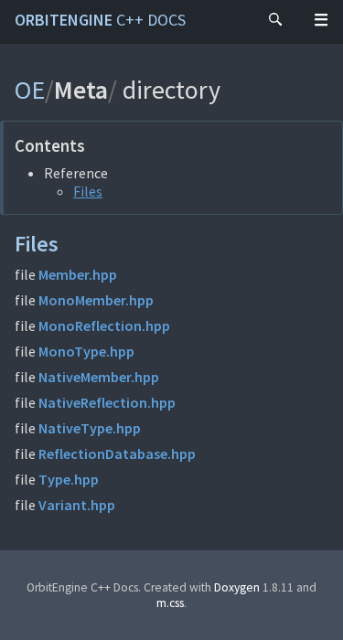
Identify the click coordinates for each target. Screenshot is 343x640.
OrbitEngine (100, 19)
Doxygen (237, 587)
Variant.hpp (76, 505)
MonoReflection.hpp (104, 325)
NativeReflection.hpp (107, 402)
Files (87, 191)
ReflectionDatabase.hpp (117, 453)
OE (30, 89)
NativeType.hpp (89, 428)
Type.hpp (68, 479)
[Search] (275, 20)
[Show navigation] (321, 20)
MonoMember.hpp (96, 300)
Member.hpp (77, 274)
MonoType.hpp (86, 351)
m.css (170, 603)
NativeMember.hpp (98, 377)
